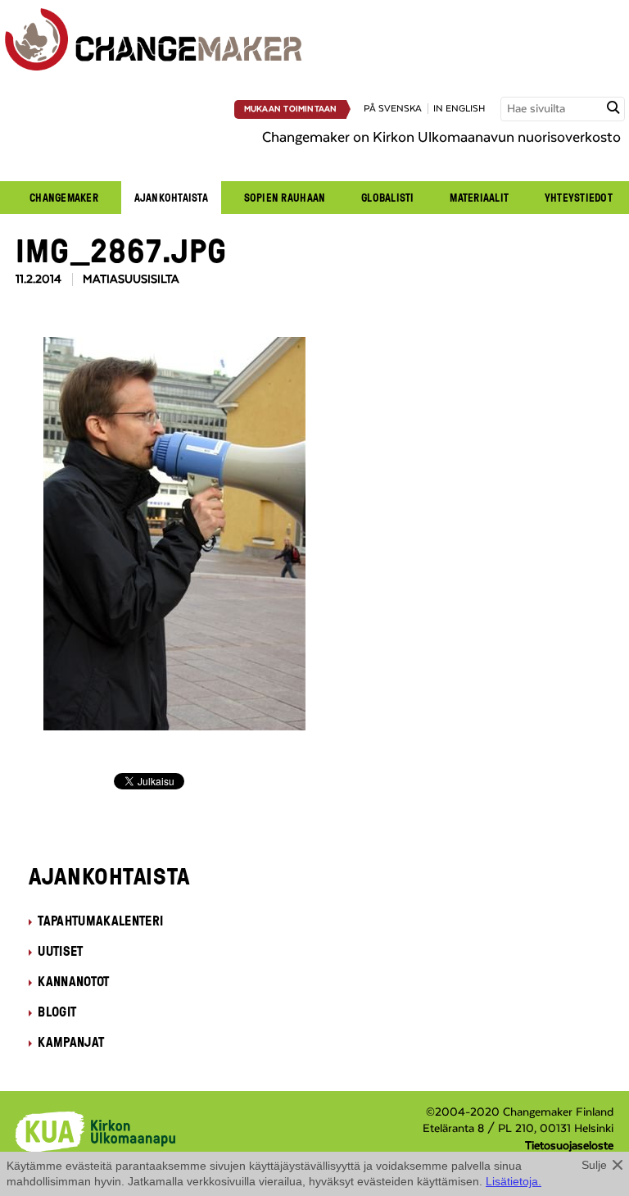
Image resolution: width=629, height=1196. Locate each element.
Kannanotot (73, 981)
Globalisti (387, 197)
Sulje (594, 1164)
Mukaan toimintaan (290, 109)
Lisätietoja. (513, 1181)
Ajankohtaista (171, 197)
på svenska (393, 108)
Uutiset (60, 951)
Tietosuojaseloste (569, 1146)
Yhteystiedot (579, 197)
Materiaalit (479, 197)
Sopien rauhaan (285, 197)
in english (459, 108)
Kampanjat (71, 1042)
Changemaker (63, 197)
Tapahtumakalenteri (100, 921)
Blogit (57, 1012)
